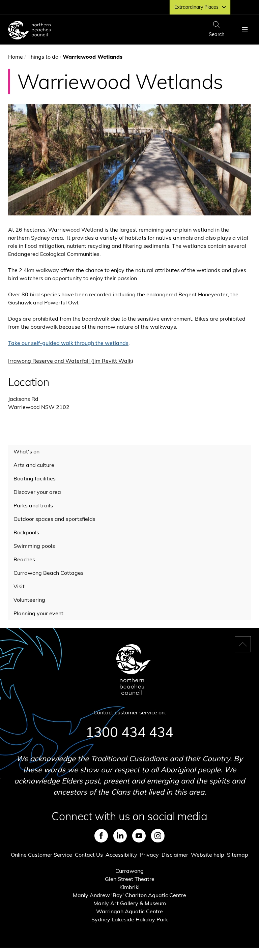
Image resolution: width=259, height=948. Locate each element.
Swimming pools (34, 545)
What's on (26, 451)
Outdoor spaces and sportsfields (54, 518)
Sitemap (237, 854)
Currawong (129, 870)
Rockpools (26, 532)
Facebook (101, 835)
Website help (207, 854)
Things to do (42, 56)
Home (15, 56)
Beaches (24, 559)
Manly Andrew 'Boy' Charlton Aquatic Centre (129, 895)
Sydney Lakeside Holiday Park (129, 919)
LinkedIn (120, 835)
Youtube (139, 835)
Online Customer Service (41, 854)
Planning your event (38, 613)
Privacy (149, 854)
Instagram (158, 835)
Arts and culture (33, 465)
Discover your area (37, 491)
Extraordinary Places (196, 7)
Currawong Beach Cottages (48, 572)
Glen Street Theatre (129, 879)
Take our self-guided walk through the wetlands (68, 342)
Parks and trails (33, 505)
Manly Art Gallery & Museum (129, 903)
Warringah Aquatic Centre (129, 911)
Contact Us (89, 854)
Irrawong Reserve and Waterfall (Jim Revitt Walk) (70, 360)
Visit (19, 586)
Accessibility (121, 854)
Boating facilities (34, 478)
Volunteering (29, 599)
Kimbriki (129, 887)
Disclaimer (175, 854)
